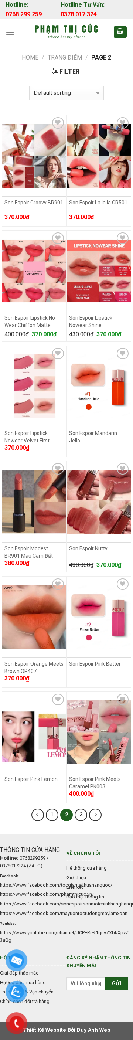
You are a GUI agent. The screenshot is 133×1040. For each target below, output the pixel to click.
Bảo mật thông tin (85, 897)
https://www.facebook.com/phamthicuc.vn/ (47, 894)
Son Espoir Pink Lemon (31, 779)
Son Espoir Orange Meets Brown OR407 (34, 667)
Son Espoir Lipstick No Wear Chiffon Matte (29, 321)
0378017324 (13, 866)
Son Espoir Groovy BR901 (33, 202)
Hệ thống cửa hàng (86, 868)
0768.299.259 (24, 14)
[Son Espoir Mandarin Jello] (99, 386)
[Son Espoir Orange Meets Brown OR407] (34, 617)
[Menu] (10, 32)
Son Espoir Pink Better (95, 664)
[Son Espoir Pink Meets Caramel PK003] (99, 732)
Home (30, 57)
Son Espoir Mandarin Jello (93, 436)
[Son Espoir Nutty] (99, 502)
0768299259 (32, 858)
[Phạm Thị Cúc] (66, 31)
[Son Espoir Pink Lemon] (34, 732)
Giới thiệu (76, 877)
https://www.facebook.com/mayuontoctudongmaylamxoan (63, 913)
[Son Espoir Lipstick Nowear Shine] (99, 271)
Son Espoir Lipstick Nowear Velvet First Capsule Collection (27, 437)
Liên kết (74, 887)
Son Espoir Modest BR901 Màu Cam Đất (28, 552)
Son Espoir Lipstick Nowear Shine (90, 321)
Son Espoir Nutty (88, 548)
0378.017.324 (79, 14)
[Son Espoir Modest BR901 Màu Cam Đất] (34, 502)
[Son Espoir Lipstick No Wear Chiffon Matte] (34, 271)
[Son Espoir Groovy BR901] (34, 156)
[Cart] (120, 32)
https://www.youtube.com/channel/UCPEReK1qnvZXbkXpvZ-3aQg (65, 936)
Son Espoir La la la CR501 (98, 202)
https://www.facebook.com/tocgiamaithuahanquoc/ (56, 885)
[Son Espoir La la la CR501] (99, 156)
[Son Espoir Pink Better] (99, 617)
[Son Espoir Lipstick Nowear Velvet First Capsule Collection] (34, 386)
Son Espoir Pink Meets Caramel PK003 (95, 782)
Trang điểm (65, 57)
